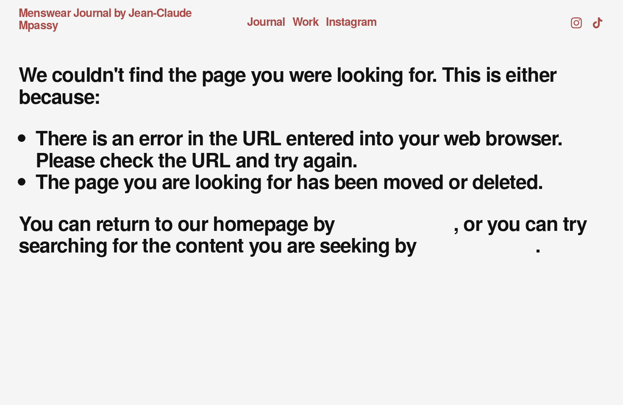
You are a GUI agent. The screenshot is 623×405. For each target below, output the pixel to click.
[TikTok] (597, 18)
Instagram (351, 21)
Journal (266, 21)
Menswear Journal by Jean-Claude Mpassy (105, 18)
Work (305, 21)
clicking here (396, 222)
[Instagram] (576, 18)
